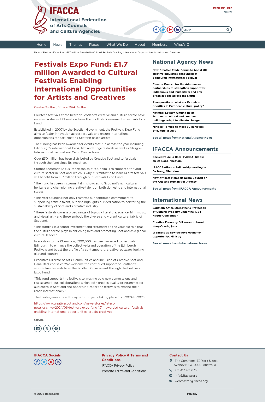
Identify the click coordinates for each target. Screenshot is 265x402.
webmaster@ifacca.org (191, 381)
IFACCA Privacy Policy (118, 365)
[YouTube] (170, 29)
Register (227, 12)
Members (159, 44)
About (140, 44)
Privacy (192, 393)
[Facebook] (156, 29)
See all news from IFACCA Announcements (184, 188)
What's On (183, 44)
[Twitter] (163, 29)
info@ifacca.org (186, 375)
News (57, 44)
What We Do (117, 44)
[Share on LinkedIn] (38, 328)
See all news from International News (180, 243)
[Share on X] (47, 328)
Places (94, 44)
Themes (75, 44)
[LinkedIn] (177, 29)
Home (41, 44)
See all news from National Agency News (182, 137)
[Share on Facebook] (56, 328)
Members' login (222, 7)
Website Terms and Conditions (124, 370)
